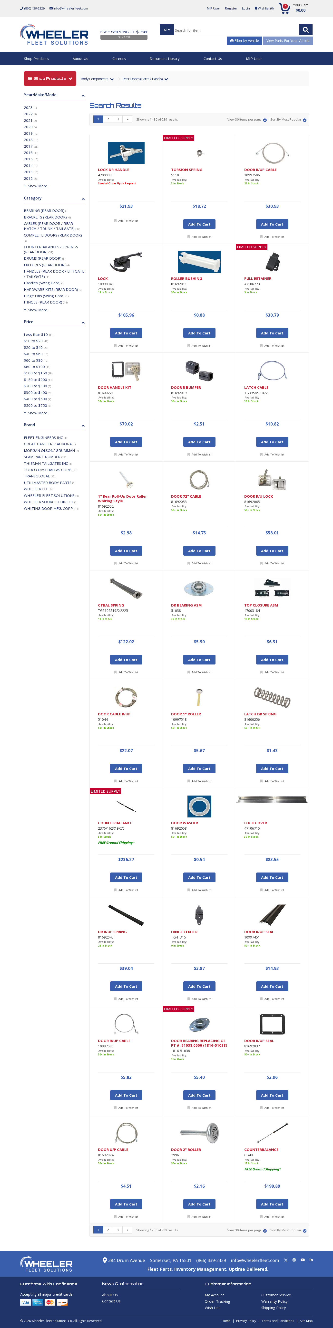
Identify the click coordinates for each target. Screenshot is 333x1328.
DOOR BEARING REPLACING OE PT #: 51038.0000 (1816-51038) (199, 1043)
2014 (31, 165)
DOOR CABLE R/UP (114, 714)
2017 (31, 146)
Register (231, 8)
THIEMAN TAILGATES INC (48, 463)
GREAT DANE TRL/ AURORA (50, 443)
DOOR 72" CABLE (186, 496)
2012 (31, 178)
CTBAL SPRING (111, 605)
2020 (30, 126)
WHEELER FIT (38, 488)
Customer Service (276, 1294)
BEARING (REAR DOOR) (46, 210)
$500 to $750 (37, 405)
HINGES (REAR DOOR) (46, 302)
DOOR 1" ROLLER (186, 714)
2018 (31, 139)
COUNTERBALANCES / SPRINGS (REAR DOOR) (51, 249)
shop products (50, 78)
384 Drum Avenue (126, 1260)
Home (226, 1321)
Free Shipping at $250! (123, 32)
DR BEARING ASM (186, 605)
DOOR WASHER (184, 823)
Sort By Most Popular (286, 119)
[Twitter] (286, 1259)
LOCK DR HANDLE (113, 169)
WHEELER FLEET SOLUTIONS (51, 495)
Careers (119, 58)
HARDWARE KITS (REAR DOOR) (53, 289)
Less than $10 (38, 334)
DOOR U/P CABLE (113, 1149)
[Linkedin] (311, 1259)
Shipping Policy (273, 1307)
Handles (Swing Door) (44, 282)
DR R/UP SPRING (112, 932)
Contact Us (213, 58)
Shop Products (36, 58)
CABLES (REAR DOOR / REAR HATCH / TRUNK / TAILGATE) (52, 226)
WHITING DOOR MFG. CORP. (51, 508)
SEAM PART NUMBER (45, 456)
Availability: (106, 179)
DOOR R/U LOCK (258, 496)
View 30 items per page (244, 119)
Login (246, 8)
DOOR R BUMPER (186, 387)
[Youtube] (303, 1259)
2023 (30, 107)
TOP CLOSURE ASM (261, 605)
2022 (30, 113)
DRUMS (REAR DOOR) (44, 258)
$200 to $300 (37, 385)
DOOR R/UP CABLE (260, 169)
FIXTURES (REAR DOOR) (46, 264)
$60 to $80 (36, 360)
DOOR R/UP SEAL (259, 932)
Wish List (212, 1307)
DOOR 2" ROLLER (186, 1149)
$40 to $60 (36, 353)
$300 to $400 (37, 392)
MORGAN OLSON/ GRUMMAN (51, 450)
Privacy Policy (246, 1321)
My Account (214, 1294)
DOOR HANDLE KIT (114, 387)
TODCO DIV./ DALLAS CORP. (50, 469)
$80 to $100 (37, 366)
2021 (30, 120)
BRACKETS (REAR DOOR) (47, 217)
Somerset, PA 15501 (170, 1260)
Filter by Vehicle (246, 40)
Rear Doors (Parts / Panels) (142, 78)
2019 (31, 133)
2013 (31, 171)
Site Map (306, 1321)
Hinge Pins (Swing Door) (46, 295)
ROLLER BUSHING (186, 278)
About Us (80, 58)
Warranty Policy (274, 1301)
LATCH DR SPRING (260, 714)
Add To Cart (199, 224)
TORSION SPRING (186, 169)
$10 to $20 (36, 340)
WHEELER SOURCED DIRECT (50, 501)
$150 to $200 (38, 379)
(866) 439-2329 (34, 8)
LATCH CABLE (256, 387)
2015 (31, 158)
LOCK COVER (255, 823)
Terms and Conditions (278, 1321)
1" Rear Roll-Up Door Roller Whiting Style (122, 498)
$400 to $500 (37, 398)
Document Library (165, 58)
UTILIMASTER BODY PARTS (49, 482)
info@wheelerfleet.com (70, 8)
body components (95, 78)
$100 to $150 (38, 372)
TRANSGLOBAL (39, 476)
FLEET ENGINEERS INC (46, 437)
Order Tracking (217, 1301)
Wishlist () (265, 8)
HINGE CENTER (184, 932)
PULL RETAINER (257, 278)
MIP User (213, 8)
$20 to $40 (36, 347)
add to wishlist (128, 220)
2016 (31, 152)
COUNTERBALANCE (115, 823)
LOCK (103, 278)
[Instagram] (294, 1259)
